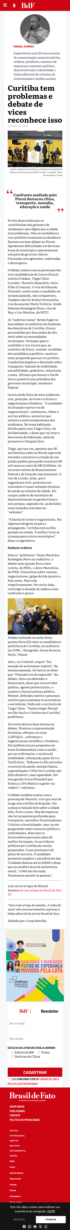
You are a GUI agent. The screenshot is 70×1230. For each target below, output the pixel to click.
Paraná (13, 1190)
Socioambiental (18, 1151)
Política (14, 1130)
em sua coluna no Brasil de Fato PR (35, 892)
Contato (15, 1115)
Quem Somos (17, 1106)
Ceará (12, 1167)
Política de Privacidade (25, 1119)
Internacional (17, 1135)
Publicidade (17, 1111)
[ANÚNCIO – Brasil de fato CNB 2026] (35, 1000)
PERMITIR (51, 1219)
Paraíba (13, 1184)
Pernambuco (15, 1196)
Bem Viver (15, 1145)
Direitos (14, 1140)
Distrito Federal (16, 1173)
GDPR (51, 1211)
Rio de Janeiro (16, 1202)
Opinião (13, 1156)
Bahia (12, 1161)
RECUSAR (19, 1219)
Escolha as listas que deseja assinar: (32, 1047)
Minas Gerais (15, 1178)
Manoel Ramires (24, 46)
